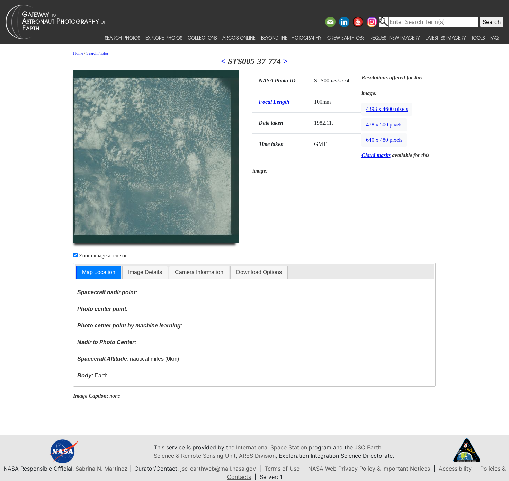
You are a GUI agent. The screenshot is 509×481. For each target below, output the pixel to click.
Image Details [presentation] (145, 272)
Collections (202, 37)
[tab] (98, 272)
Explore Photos (163, 37)
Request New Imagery (395, 37)
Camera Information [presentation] (199, 272)
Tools (478, 37)
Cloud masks (376, 155)
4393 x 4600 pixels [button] (387, 109)
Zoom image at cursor (102, 256)
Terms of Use (282, 468)
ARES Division (257, 455)
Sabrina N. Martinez (101, 468)
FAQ (494, 37)
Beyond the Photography (291, 37)
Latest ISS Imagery (446, 37)
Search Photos (122, 37)
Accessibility (455, 468)
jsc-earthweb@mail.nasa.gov (218, 468)
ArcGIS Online (239, 37)
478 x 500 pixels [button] (384, 125)
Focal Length (274, 102)
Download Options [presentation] (259, 272)
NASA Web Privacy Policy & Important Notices (369, 468)
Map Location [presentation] (98, 272)
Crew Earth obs (345, 37)
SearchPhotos (97, 53)
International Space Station (271, 447)
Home (78, 53)
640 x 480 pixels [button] (384, 140)
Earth (92, 375)
